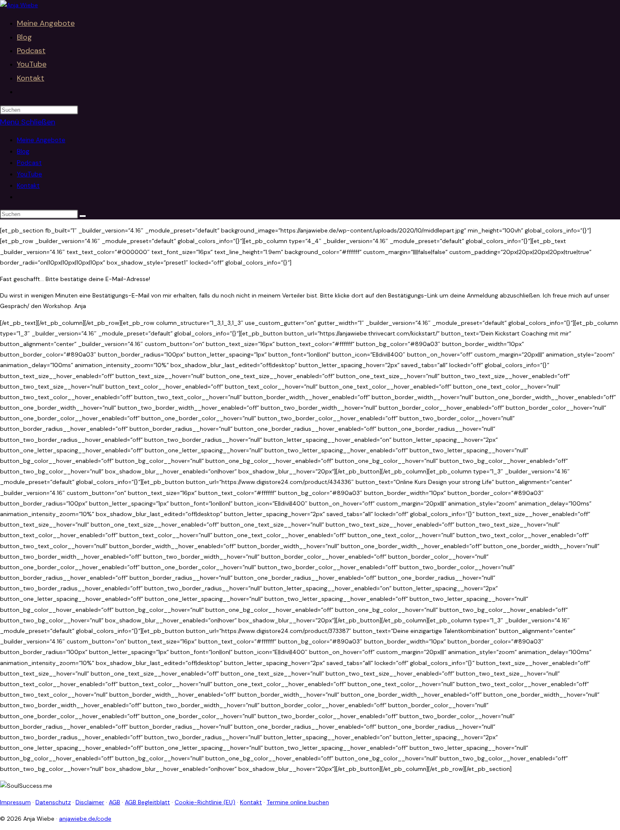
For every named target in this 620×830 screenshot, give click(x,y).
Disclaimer (89, 802)
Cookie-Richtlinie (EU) (205, 802)
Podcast (29, 163)
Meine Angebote (41, 140)
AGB (114, 802)
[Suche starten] (83, 216)
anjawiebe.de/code (85, 818)
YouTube (29, 174)
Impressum (15, 802)
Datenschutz (53, 802)
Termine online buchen (298, 802)
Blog (23, 151)
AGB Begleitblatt (147, 802)
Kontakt (28, 185)
